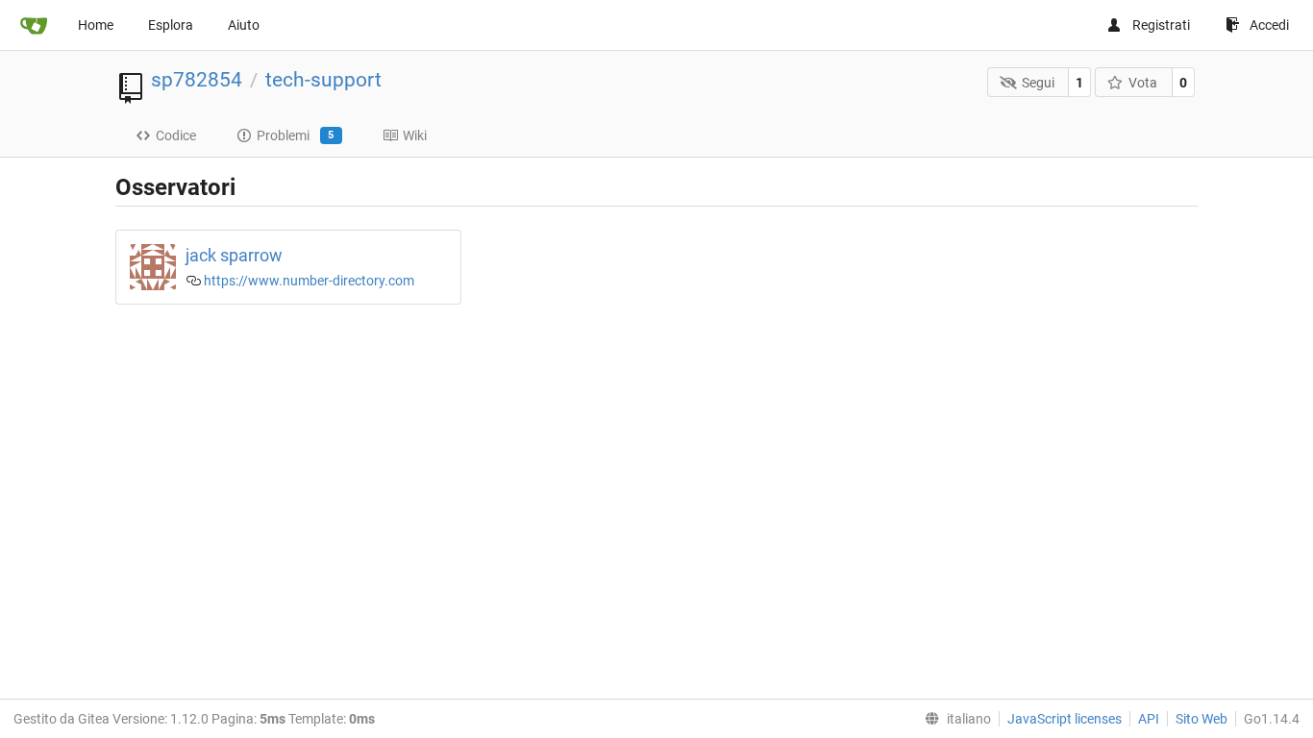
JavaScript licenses (1064, 718)
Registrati (1161, 25)
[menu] (954, 719)
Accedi (1269, 25)
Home (95, 25)
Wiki (415, 135)
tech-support (323, 79)
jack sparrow (234, 255)
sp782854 (196, 79)
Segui (1038, 82)
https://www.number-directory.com (309, 280)
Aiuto (244, 25)
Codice (176, 135)
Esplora (170, 25)
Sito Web (1201, 718)
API (1148, 718)
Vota (1142, 82)
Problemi (295, 135)
